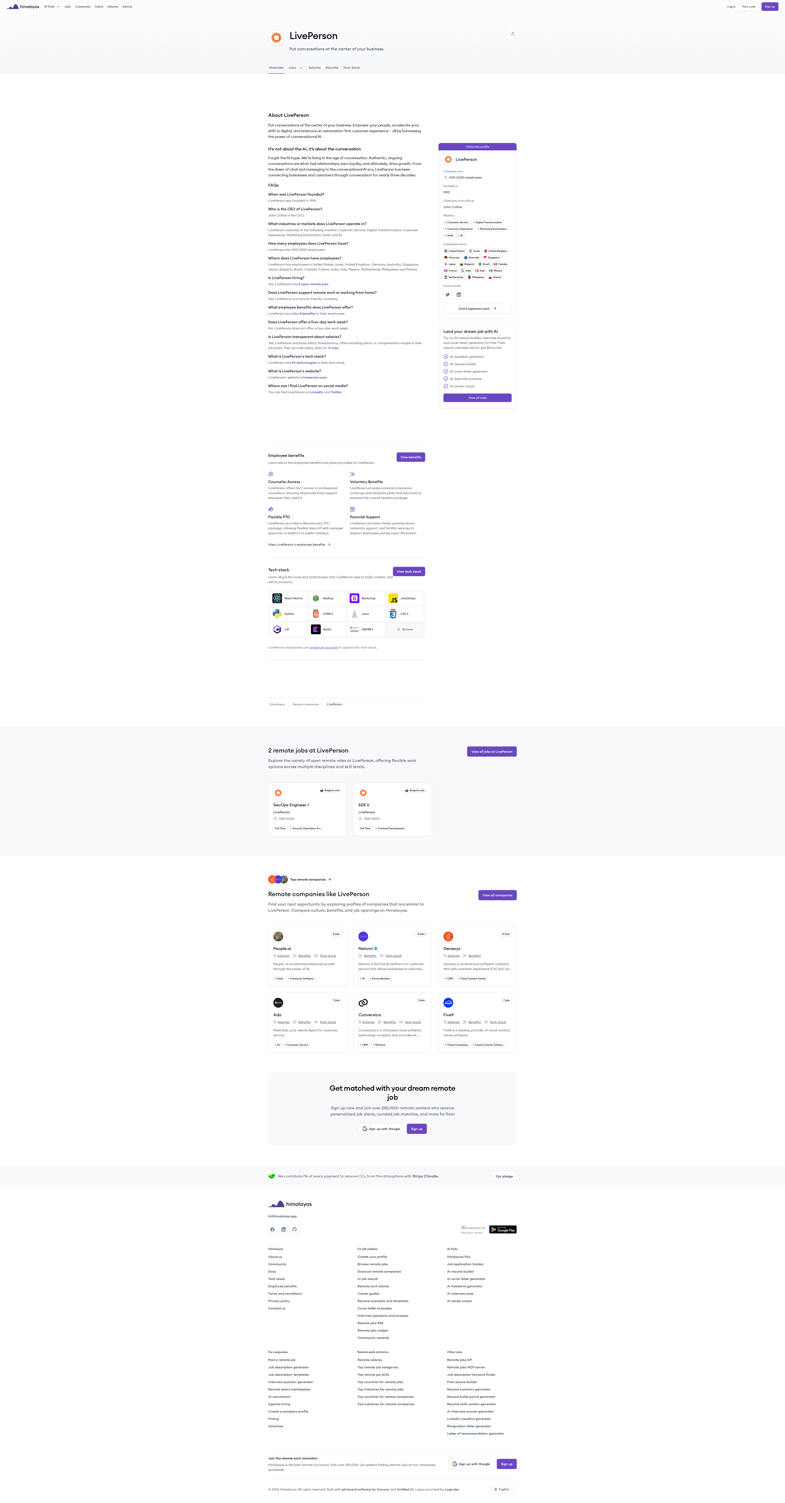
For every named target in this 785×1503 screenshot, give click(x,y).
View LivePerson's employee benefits (296, 544)
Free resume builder (462, 1382)
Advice (127, 6)
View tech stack (409, 571)
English (504, 1489)
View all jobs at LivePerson (491, 751)
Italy (482, 270)
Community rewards (373, 1338)
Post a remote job (281, 1360)
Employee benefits (282, 1286)
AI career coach (459, 1301)
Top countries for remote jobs (380, 1382)
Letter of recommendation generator (475, 1433)
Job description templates (288, 1374)
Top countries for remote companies (386, 1397)
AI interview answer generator (470, 1411)
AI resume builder (460, 1271)
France (453, 270)
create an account (324, 647)
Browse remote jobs (373, 1264)
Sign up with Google (384, 1129)
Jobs (67, 6)
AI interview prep (460, 1293)
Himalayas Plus (459, 1257)
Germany (454, 257)
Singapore (494, 257)
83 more (407, 629)
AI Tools (49, 6)
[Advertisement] (346, 96)
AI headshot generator (465, 1286)
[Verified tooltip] (375, 948)
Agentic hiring (279, 1404)
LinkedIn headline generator (469, 1419)
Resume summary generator (469, 1389)
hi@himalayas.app (282, 1216)
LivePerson (281, 812)
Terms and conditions (285, 1293)
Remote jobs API (459, 1360)
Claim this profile (477, 147)
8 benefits (307, 313)
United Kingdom (498, 250)
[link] (277, 704)
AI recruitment (279, 1397)
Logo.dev (452, 1489)
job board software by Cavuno (365, 1489)
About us (275, 1257)
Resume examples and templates (383, 1301)
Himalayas (277, 704)
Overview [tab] (276, 67)
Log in (731, 6)
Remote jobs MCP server (466, 1367)
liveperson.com (315, 377)
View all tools (478, 398)
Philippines (478, 277)
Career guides (368, 1293)
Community (277, 1264)
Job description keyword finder (471, 1374)
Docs (272, 1271)
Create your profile (372, 1257)
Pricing (273, 1419)
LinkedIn (316, 392)
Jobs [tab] (295, 67)
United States (457, 250)
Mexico (498, 270)
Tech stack (325, 956)
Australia (474, 257)
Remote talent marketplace (289, 1389)
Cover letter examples (375, 1308)
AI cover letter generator (466, 1279)
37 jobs (506, 933)
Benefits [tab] (332, 67)
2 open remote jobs (313, 284)
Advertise (275, 1426)
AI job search (368, 1279)
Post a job (749, 6)
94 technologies (304, 363)
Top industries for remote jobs (381, 1389)
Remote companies (306, 704)
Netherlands (456, 277)
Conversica (369, 1014)
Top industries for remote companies (386, 1404)
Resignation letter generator (469, 1426)
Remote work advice (373, 1286)
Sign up (770, 6)
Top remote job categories (378, 1367)
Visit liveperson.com (474, 308)
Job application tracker (465, 1264)
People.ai (282, 948)
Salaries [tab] (314, 67)
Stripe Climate (425, 1176)
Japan (452, 264)
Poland (497, 277)
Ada (277, 1014)
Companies (83, 6)
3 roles (333, 348)
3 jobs (421, 1000)
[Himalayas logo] (23, 6)
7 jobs (336, 1000)
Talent (99, 6)
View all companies (497, 895)
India (468, 270)
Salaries (112, 6)
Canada (502, 264)
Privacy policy (279, 1301)
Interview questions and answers (383, 1316)
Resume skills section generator (471, 1404)
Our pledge (504, 1176)
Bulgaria (469, 264)
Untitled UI (405, 1489)
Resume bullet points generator (471, 1397)
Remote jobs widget (373, 1330)
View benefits (410, 457)
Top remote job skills (373, 1374)
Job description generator (288, 1367)
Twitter (336, 392)
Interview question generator (290, 1382)
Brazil (486, 264)
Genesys (451, 948)
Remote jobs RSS (370, 1323)
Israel (476, 250)
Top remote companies (308, 879)
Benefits (302, 956)
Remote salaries (370, 1360)
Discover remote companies (379, 1271)
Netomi (365, 948)
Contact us (277, 1308)
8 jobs (336, 933)
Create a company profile (288, 1411)
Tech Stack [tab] (351, 67)
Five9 (448, 1014)
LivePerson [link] (334, 704)
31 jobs (421, 933)
